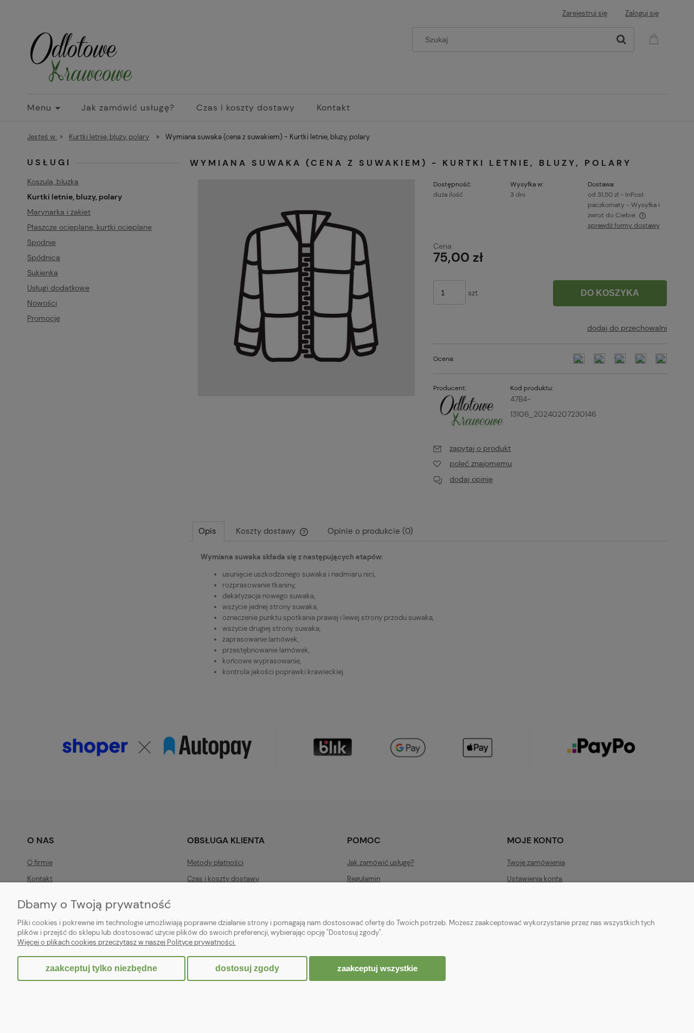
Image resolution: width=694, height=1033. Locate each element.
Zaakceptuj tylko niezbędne (101, 968)
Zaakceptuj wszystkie (377, 968)
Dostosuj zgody (247, 968)
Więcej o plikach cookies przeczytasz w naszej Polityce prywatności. (126, 942)
